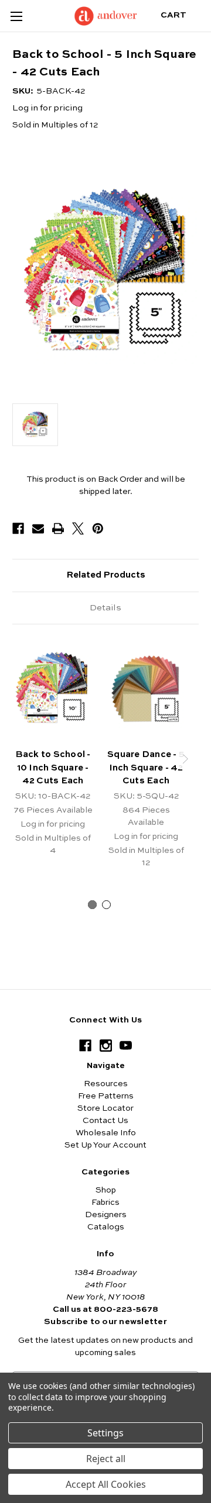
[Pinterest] (98, 528)
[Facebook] (18, 528)
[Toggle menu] (16, 16)
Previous (13, 758)
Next (185, 758)
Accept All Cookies (106, 1484)
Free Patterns (106, 1096)
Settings (105, 1432)
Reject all (105, 1458)
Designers (106, 1215)
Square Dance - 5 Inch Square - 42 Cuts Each (146, 767)
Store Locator (105, 1108)
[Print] (58, 528)
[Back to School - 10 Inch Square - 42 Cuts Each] (52, 689)
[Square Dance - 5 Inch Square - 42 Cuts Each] (146, 689)
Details (105, 607)
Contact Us (105, 1121)
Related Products (105, 575)
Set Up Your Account (105, 1145)
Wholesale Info (106, 1133)
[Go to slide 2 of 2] (106, 904)
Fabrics (105, 1202)
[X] (78, 528)
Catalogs (105, 1227)
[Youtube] (126, 1045)
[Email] (38, 528)
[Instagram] (106, 1045)
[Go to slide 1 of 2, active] (92, 904)
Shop (106, 1190)
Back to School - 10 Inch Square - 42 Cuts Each (53, 767)
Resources (106, 1084)
